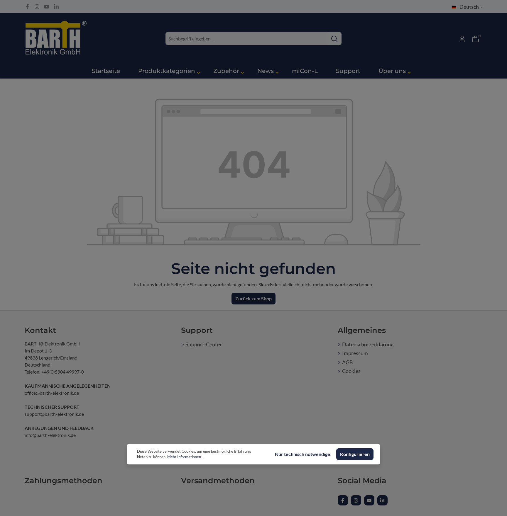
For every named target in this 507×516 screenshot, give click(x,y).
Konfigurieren (355, 454)
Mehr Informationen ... (186, 456)
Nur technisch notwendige (302, 454)
